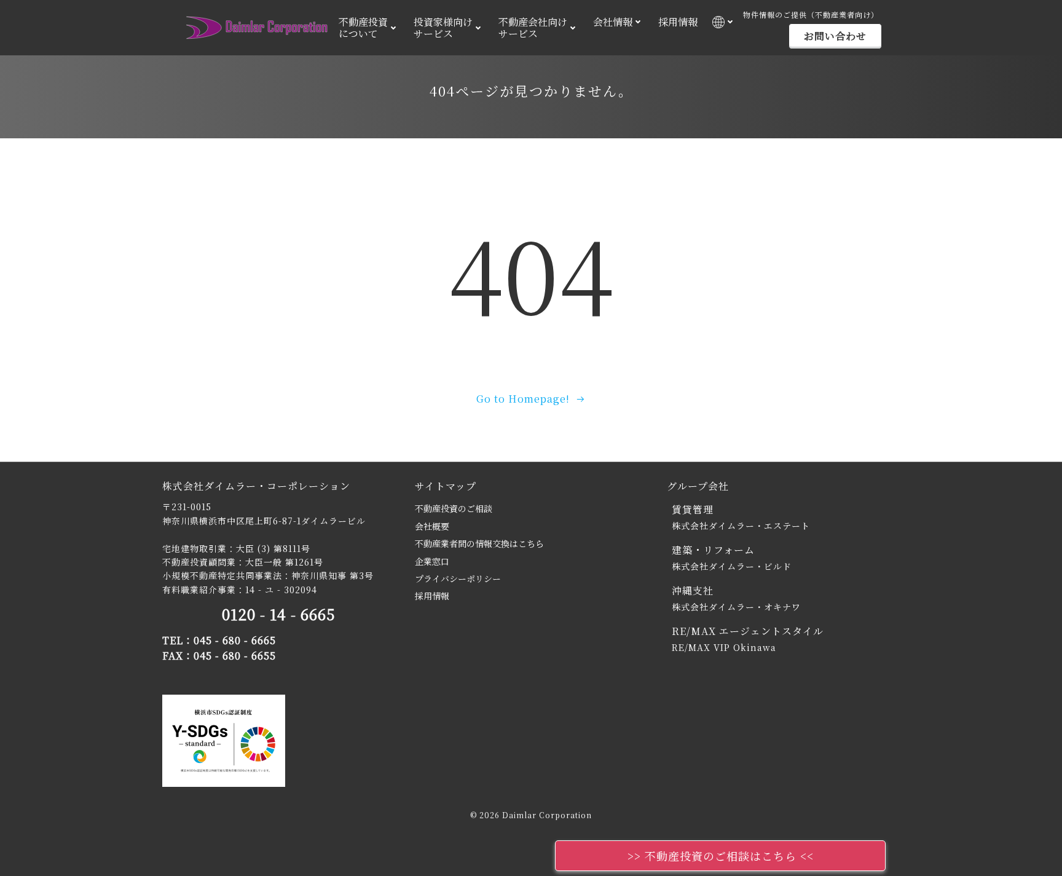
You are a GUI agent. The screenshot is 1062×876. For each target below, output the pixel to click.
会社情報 (612, 22)
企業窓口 (432, 561)
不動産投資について (363, 27)
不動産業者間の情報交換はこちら (479, 543)
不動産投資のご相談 (453, 508)
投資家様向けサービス (443, 27)
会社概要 (432, 526)
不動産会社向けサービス (532, 27)
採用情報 (678, 22)
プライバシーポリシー (458, 578)
